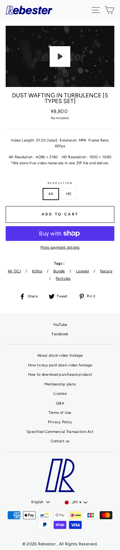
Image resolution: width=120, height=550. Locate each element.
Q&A (60, 403)
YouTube (60, 325)
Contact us (60, 441)
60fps (37, 271)
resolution (60, 183)
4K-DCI (14, 271)
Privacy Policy (60, 422)
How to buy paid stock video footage (60, 365)
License (60, 393)
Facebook (60, 334)
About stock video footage (60, 355)
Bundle (59, 271)
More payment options (60, 247)
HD (69, 194)
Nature (106, 271)
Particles (63, 278)
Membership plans (60, 384)
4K (50, 194)
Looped (82, 271)
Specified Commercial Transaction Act (60, 432)
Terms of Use (60, 412)
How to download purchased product (60, 374)
